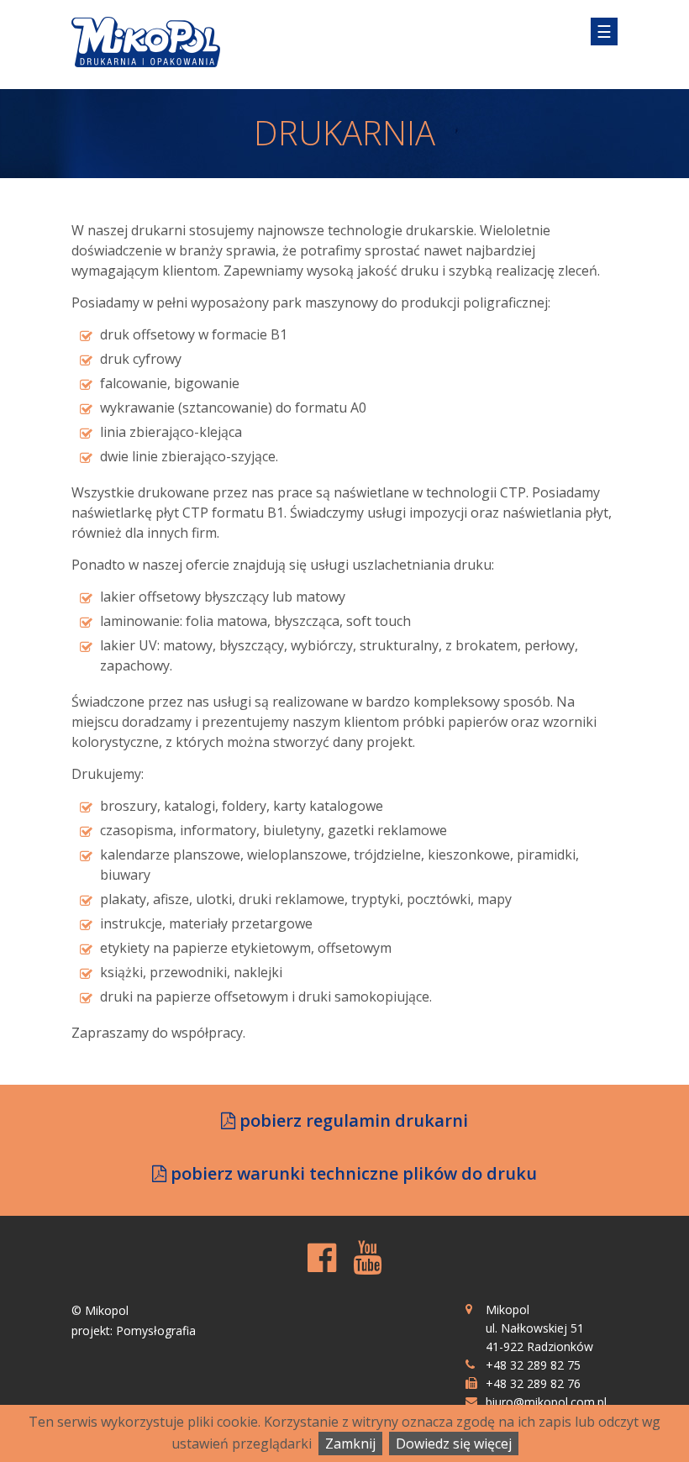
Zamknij (350, 1443)
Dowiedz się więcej (454, 1443)
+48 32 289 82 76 (533, 1383)
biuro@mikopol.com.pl (546, 1402)
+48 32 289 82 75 (533, 1365)
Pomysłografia (156, 1330)
